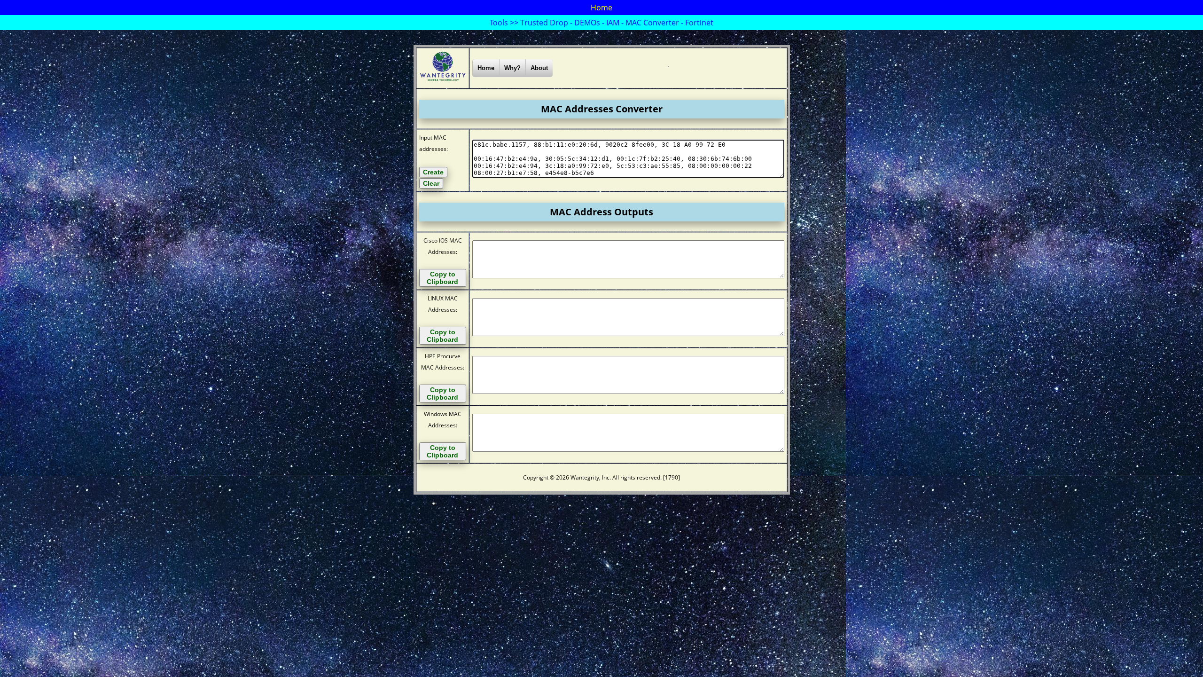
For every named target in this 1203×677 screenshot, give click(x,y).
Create (433, 172)
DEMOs (587, 22)
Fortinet (699, 22)
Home (601, 7)
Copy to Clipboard (442, 277)
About (539, 67)
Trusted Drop (544, 22)
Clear (431, 183)
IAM (612, 22)
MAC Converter (652, 22)
